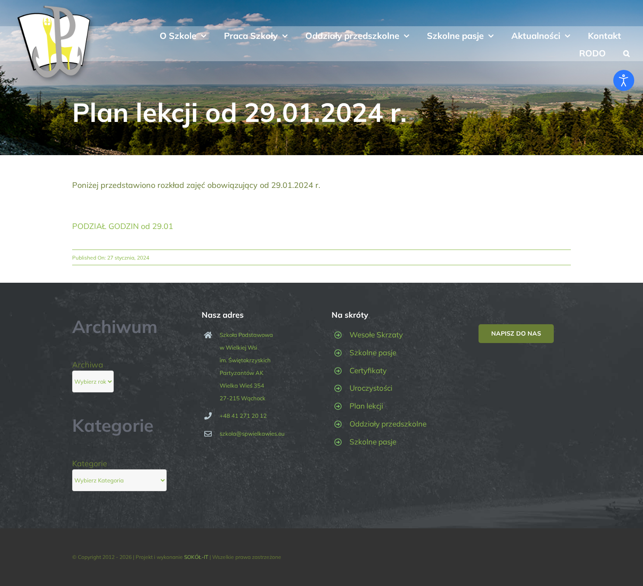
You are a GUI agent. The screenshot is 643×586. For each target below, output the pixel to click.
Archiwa (87, 365)
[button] (626, 52)
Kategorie (89, 463)
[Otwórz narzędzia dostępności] (623, 80)
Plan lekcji (366, 405)
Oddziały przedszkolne (387, 423)
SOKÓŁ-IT (196, 557)
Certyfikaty (368, 370)
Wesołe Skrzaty (376, 334)
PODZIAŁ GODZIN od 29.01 (122, 226)
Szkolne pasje (372, 352)
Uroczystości (370, 387)
